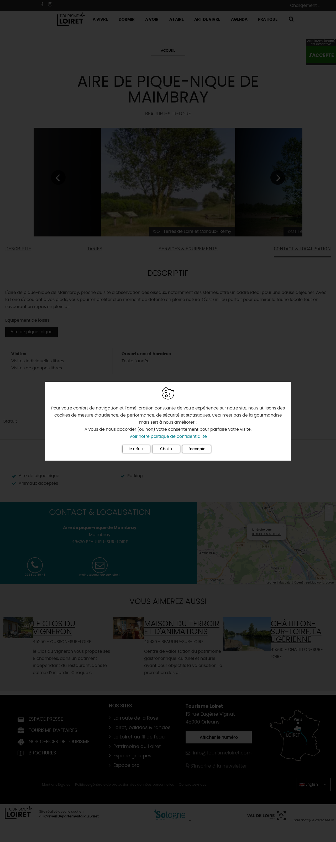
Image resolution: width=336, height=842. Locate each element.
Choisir (166, 449)
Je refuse (136, 449)
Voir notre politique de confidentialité (168, 436)
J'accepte (197, 449)
